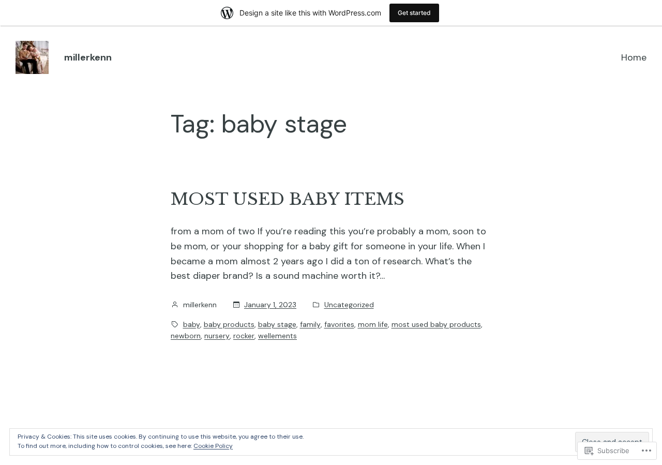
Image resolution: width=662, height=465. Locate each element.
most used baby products (436, 324)
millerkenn (88, 57)
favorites (339, 324)
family (310, 324)
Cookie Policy (213, 446)
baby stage (277, 324)
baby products (229, 324)
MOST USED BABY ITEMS (287, 199)
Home (633, 57)
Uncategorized (349, 304)
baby (191, 324)
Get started (414, 13)
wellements (277, 335)
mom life (373, 324)
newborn (186, 335)
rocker (243, 335)
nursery (217, 335)
